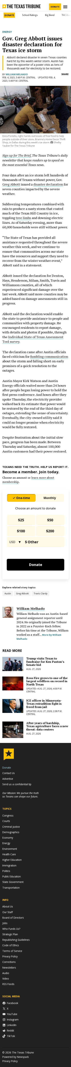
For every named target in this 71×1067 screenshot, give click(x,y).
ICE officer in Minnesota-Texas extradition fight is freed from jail (44, 703)
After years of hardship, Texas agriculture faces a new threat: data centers (47, 726)
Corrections (9, 962)
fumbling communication (49, 356)
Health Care (9, 854)
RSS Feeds (8, 984)
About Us (7, 906)
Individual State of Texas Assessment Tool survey (32, 339)
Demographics (10, 832)
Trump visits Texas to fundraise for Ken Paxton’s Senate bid (45, 661)
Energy (7, 31)
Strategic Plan (10, 934)
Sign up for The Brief (16, 155)
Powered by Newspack (15, 1057)
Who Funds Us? (11, 928)
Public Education (11, 876)
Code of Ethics (10, 945)
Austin (8, 593)
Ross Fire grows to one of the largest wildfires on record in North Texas (47, 681)
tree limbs (23, 218)
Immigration (9, 865)
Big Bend (49, 15)
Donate (55, 6)
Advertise (7, 778)
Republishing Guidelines (16, 939)
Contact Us (8, 773)
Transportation (11, 887)
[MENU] (66, 7)
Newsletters (9, 967)
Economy (7, 837)
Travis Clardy (40, 593)
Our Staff (7, 912)
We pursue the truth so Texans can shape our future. (20, 794)
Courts (6, 821)
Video (5, 978)
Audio (5, 973)
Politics (6, 871)
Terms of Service (12, 951)
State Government (12, 882)
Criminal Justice (11, 826)
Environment (9, 849)
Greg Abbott (11, 184)
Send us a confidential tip (16, 784)
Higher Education (12, 860)
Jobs (4, 923)
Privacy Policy (10, 956)
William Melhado (17, 74)
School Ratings (30, 15)
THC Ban (66, 15)
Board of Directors (13, 917)
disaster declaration (48, 184)
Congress (7, 815)
